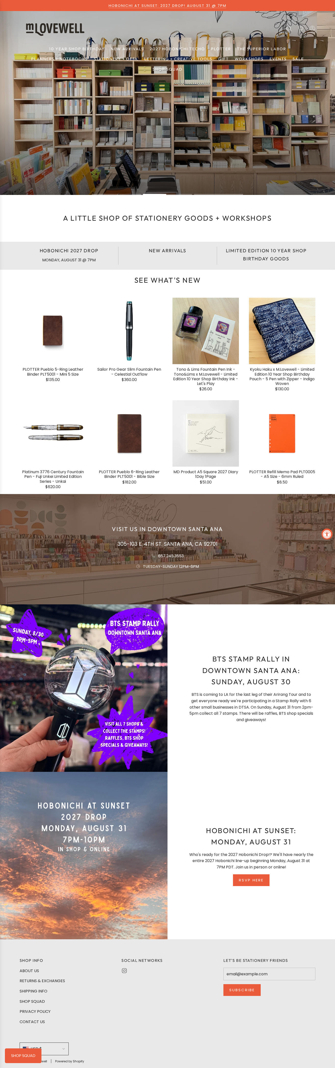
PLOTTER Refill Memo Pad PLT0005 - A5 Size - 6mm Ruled (282, 474)
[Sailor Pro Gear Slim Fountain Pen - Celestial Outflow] (129, 331)
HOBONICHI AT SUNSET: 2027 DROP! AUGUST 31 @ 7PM (167, 5)
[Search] (289, 28)
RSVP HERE (251, 880)
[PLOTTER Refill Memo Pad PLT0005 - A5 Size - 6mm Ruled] (282, 433)
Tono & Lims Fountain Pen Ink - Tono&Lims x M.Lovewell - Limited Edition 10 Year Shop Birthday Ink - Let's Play (205, 376)
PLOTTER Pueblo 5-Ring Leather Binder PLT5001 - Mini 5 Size (53, 372)
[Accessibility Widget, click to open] (327, 534)
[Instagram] (124, 971)
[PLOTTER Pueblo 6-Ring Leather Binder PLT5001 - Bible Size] (129, 433)
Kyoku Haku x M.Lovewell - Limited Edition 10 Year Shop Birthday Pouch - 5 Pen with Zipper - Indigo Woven (282, 376)
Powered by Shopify (69, 1061)
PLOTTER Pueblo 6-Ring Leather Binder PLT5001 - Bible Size (129, 474)
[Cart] (301, 28)
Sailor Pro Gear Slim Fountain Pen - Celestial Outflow (129, 372)
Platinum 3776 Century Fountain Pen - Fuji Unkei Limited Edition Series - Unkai (53, 477)
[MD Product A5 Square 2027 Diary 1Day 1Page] (205, 433)
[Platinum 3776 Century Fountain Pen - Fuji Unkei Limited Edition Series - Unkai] (53, 433)
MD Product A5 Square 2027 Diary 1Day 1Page (205, 474)
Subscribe (242, 989)
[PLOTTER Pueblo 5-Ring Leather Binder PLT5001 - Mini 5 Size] (53, 331)
